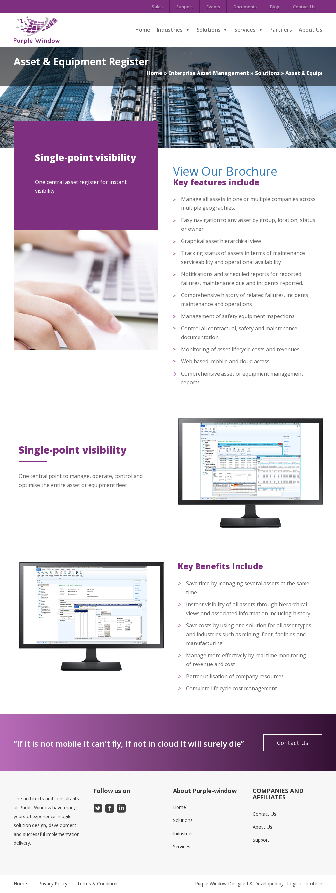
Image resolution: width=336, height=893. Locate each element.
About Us (310, 29)
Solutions (208, 29)
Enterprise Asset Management (208, 72)
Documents (245, 7)
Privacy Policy (52, 884)
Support (184, 7)
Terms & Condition (97, 884)
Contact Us (304, 7)
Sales (157, 7)
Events (213, 7)
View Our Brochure (225, 171)
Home (142, 29)
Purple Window (211, 884)
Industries (170, 29)
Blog (275, 7)
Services (245, 29)
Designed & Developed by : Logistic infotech (275, 884)
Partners (280, 29)
